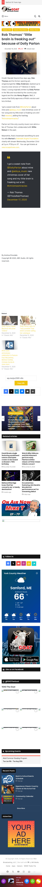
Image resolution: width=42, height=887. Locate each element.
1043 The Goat (8, 687)
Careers (19, 866)
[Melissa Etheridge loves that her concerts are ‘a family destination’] (11, 475)
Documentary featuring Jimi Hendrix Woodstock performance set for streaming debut (31, 487)
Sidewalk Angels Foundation (27, 138)
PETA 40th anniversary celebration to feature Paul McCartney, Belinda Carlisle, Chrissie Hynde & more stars (9, 357)
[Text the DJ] (38, 881)
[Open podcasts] (26, 881)
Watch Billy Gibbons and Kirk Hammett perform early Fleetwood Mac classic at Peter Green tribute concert (31, 458)
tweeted (8, 115)
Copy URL (21, 383)
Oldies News (34, 30)
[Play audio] (3, 881)
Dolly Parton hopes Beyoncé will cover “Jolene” (8, 328)
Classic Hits (7, 30)
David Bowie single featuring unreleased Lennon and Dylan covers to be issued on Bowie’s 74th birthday (10, 458)
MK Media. (35, 862)
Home (8, 866)
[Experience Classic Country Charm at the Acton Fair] (8, 789)
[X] (11, 391)
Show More (21, 808)
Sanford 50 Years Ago (13, 2)
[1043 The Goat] (11, 9)
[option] (21, 418)
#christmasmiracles (10, 118)
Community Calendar (24, 796)
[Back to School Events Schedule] (8, 779)
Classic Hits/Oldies (20, 30)
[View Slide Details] (21, 508)
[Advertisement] (21, 232)
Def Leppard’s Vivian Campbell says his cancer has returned (20, 424)
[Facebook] (6, 391)
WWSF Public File (30, 866)
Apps (13, 866)
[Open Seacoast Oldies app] (32, 881)
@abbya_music (15, 110)
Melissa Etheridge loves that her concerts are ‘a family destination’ (11, 486)
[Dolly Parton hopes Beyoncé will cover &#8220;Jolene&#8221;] (10, 320)
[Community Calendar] (8, 799)
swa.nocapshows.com (10, 147)
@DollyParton (25, 107)
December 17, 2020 (17, 199)
